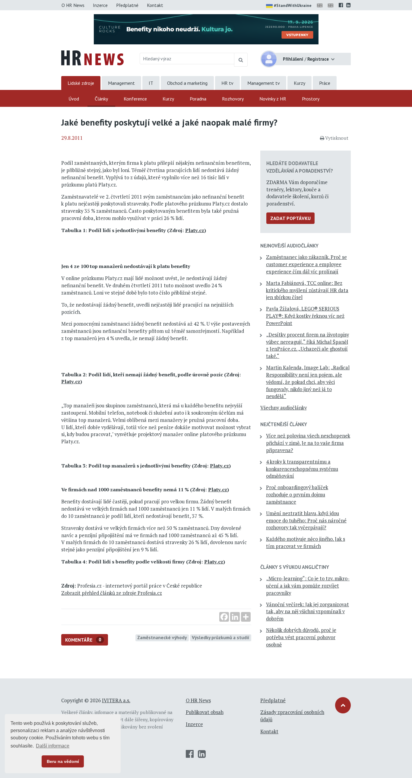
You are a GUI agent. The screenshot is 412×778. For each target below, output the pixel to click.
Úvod (73, 99)
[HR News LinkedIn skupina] (348, 5)
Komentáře (83, 640)
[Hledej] (241, 60)
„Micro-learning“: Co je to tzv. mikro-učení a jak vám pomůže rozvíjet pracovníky (308, 585)
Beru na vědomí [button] (63, 761)
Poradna (198, 99)
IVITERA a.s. (116, 700)
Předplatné (127, 5)
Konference (135, 99)
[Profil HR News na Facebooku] (341, 5)
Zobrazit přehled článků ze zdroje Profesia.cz (111, 593)
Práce (324, 83)
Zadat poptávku (290, 218)
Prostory (310, 99)
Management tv (263, 83)
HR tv (227, 83)
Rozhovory (233, 99)
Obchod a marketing (187, 83)
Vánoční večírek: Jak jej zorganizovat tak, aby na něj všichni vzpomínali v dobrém (307, 611)
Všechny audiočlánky (283, 407)
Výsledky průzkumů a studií (220, 637)
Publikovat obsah (204, 712)
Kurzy (299, 83)
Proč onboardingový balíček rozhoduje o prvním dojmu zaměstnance (297, 494)
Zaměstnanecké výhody (162, 637)
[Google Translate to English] (332, 5)
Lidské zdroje (81, 83)
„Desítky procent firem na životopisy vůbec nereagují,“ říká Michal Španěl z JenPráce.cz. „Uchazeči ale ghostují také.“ (307, 345)
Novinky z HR (272, 99)
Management (121, 83)
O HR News (73, 5)
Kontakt (155, 5)
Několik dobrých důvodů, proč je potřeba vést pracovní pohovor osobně (301, 637)
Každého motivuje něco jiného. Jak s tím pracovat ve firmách (305, 543)
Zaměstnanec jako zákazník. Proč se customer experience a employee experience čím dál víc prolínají (306, 264)
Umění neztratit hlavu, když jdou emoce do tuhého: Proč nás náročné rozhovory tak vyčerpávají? (306, 520)
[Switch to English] (321, 5)
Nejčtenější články (283, 424)
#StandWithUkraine (293, 5)
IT (151, 83)
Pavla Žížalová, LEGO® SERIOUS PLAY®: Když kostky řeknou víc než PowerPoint (305, 316)
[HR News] (92, 57)
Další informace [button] (52, 745)
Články (101, 99)
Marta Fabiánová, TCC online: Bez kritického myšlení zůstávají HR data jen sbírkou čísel (307, 290)
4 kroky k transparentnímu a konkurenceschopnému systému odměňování (302, 469)
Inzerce (100, 5)
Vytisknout (336, 138)
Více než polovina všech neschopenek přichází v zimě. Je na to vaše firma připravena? (308, 443)
